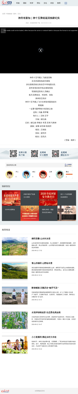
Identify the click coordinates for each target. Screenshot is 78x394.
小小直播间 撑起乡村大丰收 (44, 337)
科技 (52, 3)
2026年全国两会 (10, 209)
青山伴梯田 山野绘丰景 (42, 263)
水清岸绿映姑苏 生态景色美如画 (46, 312)
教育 (59, 3)
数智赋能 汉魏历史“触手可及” (45, 288)
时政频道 (9, 14)
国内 (14, 14)
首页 (3, 14)
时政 (18, 3)
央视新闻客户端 (35, 23)
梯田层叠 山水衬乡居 (41, 238)
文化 (45, 3)
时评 (31, 3)
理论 (38, 3)
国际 (24, 3)
